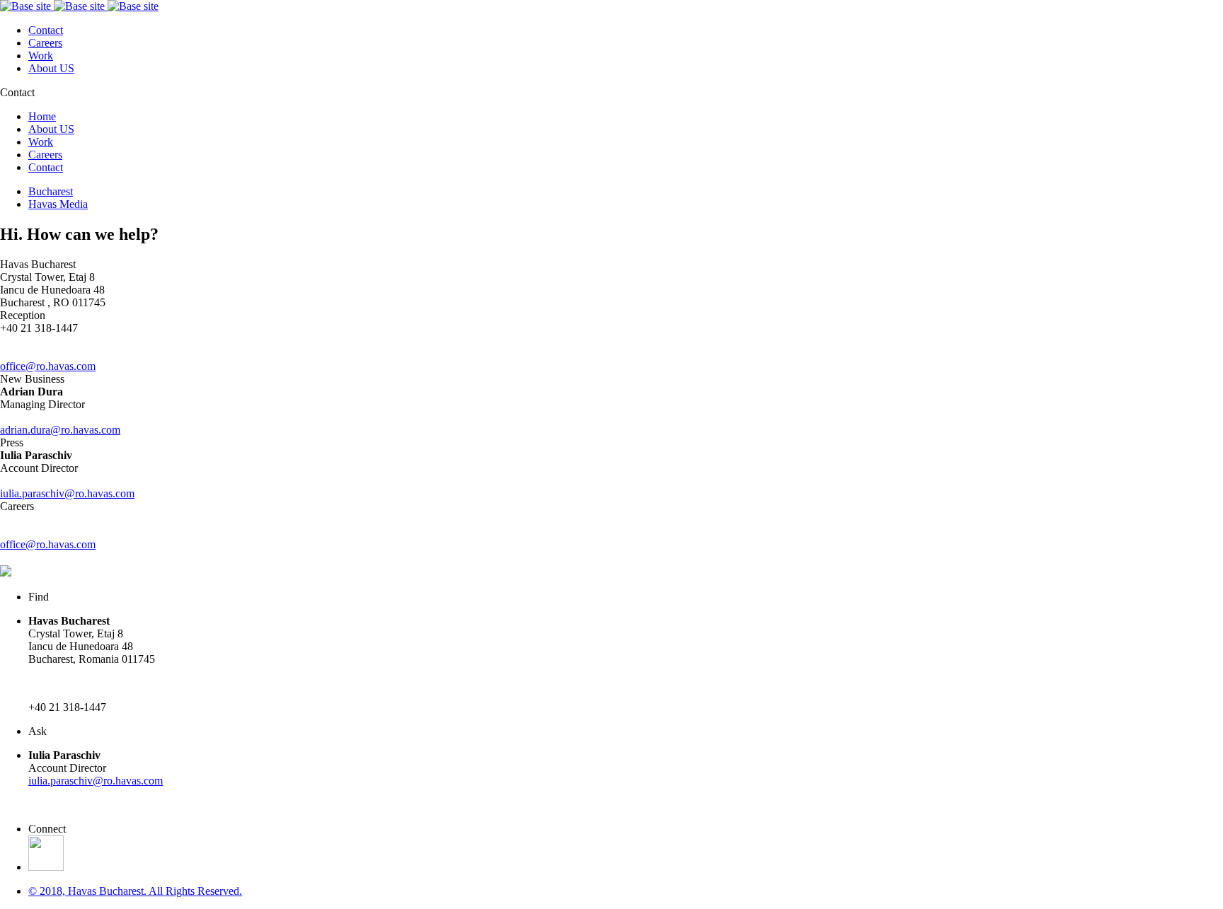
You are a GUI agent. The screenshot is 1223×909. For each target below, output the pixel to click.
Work (40, 56)
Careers (45, 43)
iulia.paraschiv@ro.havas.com (95, 781)
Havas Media (58, 204)
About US (51, 68)
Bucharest (50, 191)
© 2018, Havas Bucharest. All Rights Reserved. (135, 891)
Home (42, 116)
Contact (45, 30)
